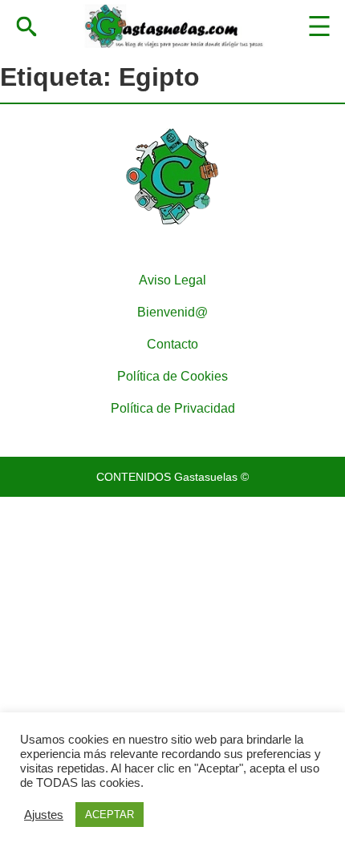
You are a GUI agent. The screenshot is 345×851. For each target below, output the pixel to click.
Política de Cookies (172, 376)
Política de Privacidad (173, 408)
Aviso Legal (172, 280)
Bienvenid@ (172, 312)
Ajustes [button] (43, 815)
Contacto (172, 344)
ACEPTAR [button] (109, 815)
